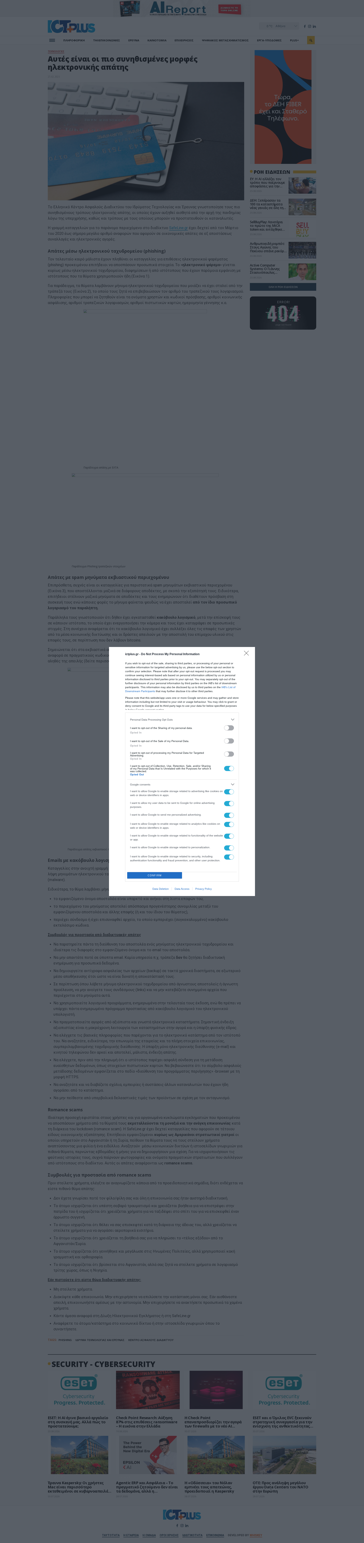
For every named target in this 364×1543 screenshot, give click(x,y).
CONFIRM (155, 875)
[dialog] (182, 771)
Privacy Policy (203, 888)
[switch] (229, 727)
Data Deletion (160, 888)
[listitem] (182, 720)
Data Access (182, 888)
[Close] (247, 654)
